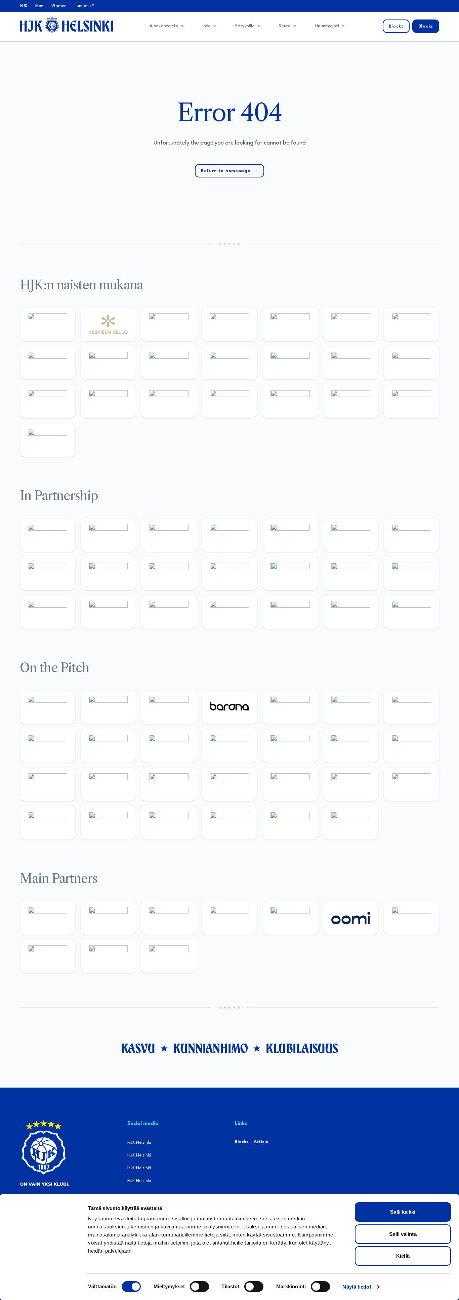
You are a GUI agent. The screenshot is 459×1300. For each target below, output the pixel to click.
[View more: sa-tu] (108, 574)
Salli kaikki (402, 1212)
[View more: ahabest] (108, 612)
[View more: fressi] (108, 363)
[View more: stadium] (108, 401)
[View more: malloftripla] (108, 784)
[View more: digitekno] (411, 707)
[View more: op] (411, 363)
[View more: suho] (411, 401)
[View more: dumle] (351, 784)
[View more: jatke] (290, 363)
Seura (285, 26)
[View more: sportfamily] (290, 574)
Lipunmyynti (327, 26)
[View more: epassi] (229, 363)
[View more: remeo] (290, 823)
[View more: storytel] (47, 363)
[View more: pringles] (411, 535)
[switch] (199, 1286)
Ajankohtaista (164, 26)
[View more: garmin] (229, 574)
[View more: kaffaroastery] (229, 535)
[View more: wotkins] (351, 535)
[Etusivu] (66, 25)
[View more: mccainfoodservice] (290, 535)
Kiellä (403, 1256)
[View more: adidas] (290, 324)
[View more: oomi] (351, 918)
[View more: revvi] (169, 324)
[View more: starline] (290, 746)
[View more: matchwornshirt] (351, 401)
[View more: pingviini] (47, 707)
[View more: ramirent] (169, 784)
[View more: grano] (411, 784)
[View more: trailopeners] (108, 707)
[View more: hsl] (229, 784)
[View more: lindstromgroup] (47, 574)
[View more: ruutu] (290, 918)
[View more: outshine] (169, 574)
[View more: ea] (108, 823)
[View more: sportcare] (169, 612)
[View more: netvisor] (169, 823)
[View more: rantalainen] (47, 324)
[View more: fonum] (411, 324)
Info (207, 26)
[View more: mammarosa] (351, 612)
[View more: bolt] (411, 918)
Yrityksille (245, 26)
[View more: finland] (351, 363)
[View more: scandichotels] (47, 440)
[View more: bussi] (290, 401)
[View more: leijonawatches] (108, 746)
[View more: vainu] (351, 324)
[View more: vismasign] (229, 823)
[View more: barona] (229, 707)
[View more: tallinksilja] (47, 401)
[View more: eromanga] (169, 535)
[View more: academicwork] (47, 784)
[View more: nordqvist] (169, 707)
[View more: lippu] (351, 574)
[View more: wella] (169, 363)
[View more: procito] (290, 612)
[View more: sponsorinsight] (411, 612)
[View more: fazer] (290, 784)
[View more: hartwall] (169, 401)
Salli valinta (402, 1234)
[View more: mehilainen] (229, 401)
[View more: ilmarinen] (351, 746)
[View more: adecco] (229, 324)
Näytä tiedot (356, 1287)
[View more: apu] (169, 746)
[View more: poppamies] (47, 535)
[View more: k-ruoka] (47, 823)
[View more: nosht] (108, 535)
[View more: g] (411, 574)
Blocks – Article (251, 1142)
